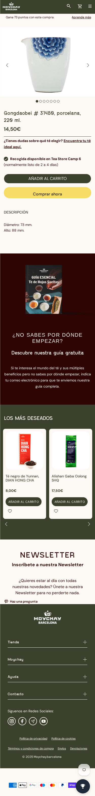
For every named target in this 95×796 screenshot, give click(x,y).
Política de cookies (63, 738)
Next (87, 65)
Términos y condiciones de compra (31, 748)
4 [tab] (47, 101)
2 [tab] (40, 101)
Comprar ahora (47, 194)
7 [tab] (58, 101)
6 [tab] (54, 101)
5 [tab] (51, 101)
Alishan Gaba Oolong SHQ (69, 478)
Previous (7, 65)
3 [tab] (44, 101)
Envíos (62, 748)
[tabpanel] (47, 62)
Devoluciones (78, 748)
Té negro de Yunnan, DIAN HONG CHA (22, 478)
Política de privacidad (33, 738)
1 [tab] (37, 101)
